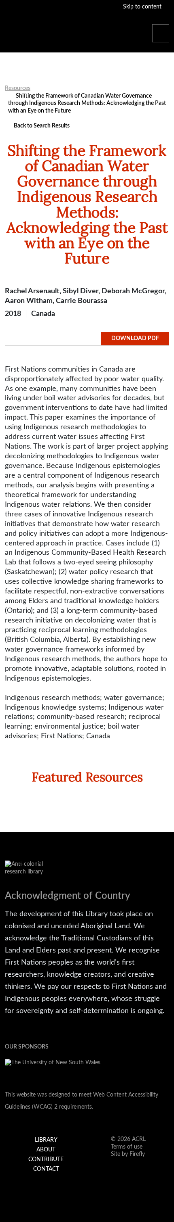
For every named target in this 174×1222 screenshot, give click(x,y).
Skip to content (143, 7)
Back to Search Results (41, 126)
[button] (160, 33)
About (45, 1150)
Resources (17, 88)
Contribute (46, 1159)
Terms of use (126, 1147)
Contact (46, 1169)
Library (46, 1140)
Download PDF (135, 338)
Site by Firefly (128, 1154)
